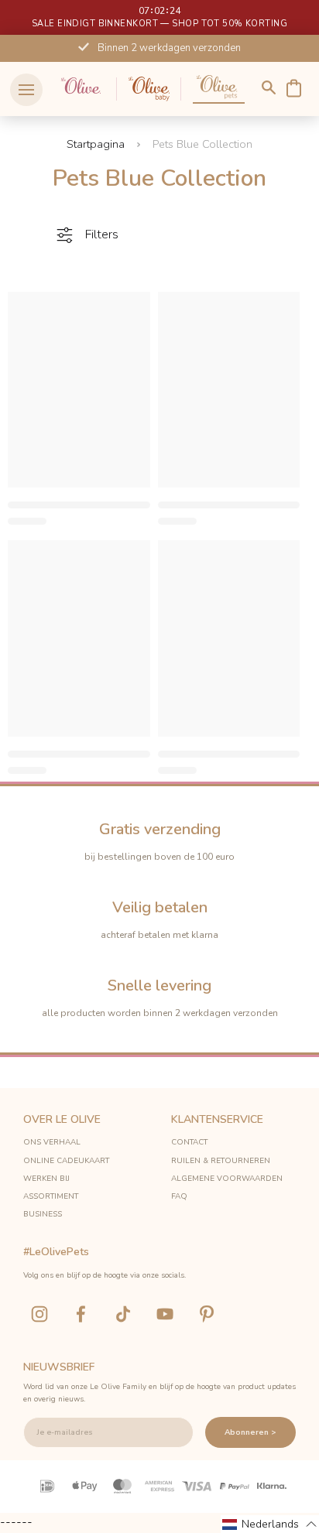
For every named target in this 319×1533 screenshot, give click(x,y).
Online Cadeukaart (66, 1160)
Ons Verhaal (52, 1142)
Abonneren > (250, 1432)
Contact (189, 1142)
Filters (101, 234)
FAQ (179, 1196)
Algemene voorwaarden (227, 1178)
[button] (270, 1524)
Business (42, 1214)
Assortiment (50, 1196)
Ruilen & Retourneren (220, 1160)
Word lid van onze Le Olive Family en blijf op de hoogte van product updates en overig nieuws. (159, 1393)
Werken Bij (46, 1178)
